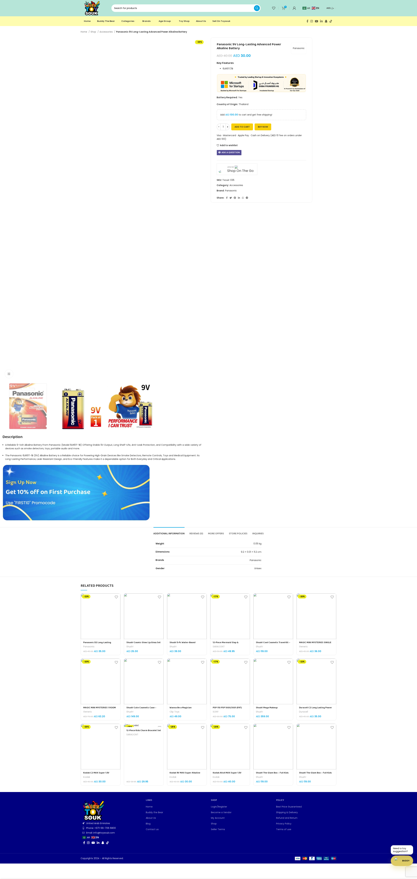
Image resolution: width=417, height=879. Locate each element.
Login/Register (219, 806)
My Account (218, 818)
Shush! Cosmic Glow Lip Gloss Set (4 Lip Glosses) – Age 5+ (143, 644)
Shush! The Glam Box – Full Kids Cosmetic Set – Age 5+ (272, 774)
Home (84, 31)
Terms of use (283, 829)
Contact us (152, 829)
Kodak (86, 777)
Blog (148, 823)
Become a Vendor (221, 812)
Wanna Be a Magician (181, 708)
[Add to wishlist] (116, 597)
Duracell (303, 711)
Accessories (106, 31)
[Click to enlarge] (9, 374)
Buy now (263, 126)
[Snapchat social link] (326, 21)
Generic (303, 646)
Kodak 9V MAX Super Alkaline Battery (185, 774)
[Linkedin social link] (321, 21)
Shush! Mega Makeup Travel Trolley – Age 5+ (267, 709)
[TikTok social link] (331, 21)
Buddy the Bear (154, 812)
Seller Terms (218, 829)
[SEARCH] (257, 8)
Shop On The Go (240, 171)
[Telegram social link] (247, 198)
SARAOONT (219, 646)
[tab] (169, 532)
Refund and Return (286, 818)
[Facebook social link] (307, 21)
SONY (215, 711)
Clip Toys (174, 711)
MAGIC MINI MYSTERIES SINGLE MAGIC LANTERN (315, 644)
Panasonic (299, 48)
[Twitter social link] (231, 198)
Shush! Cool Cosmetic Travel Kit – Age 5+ (273, 644)
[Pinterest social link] (235, 198)
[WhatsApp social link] (243, 198)
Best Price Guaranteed (289, 806)
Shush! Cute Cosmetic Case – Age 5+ (141, 709)
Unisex (257, 568)
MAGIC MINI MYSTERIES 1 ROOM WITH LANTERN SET (99, 709)
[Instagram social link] (311, 21)
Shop (94, 31)
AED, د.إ (330, 8)
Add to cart (242, 126)
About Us (151, 818)
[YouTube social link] (316, 21)
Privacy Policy (283, 823)
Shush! (129, 646)
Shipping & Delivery (287, 812)
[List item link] (110, 828)
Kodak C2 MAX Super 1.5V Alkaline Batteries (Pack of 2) (98, 774)
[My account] (294, 8)
